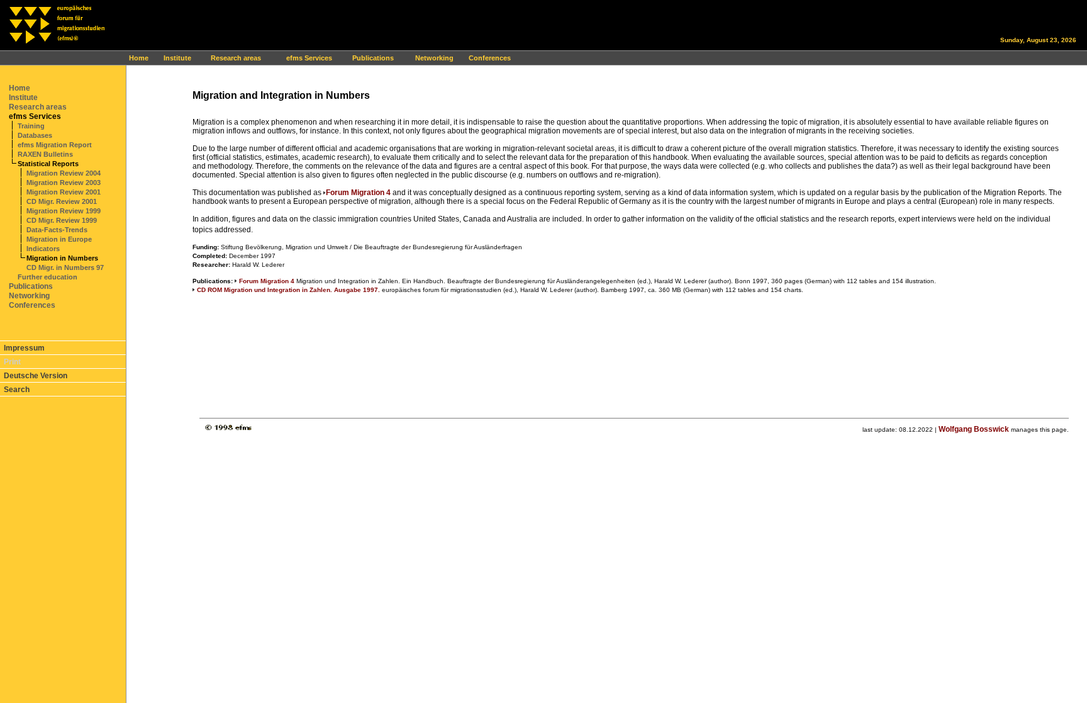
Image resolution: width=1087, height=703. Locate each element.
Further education (47, 277)
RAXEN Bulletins (45, 154)
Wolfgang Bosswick (974, 429)
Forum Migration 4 (358, 192)
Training (31, 126)
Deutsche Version (35, 375)
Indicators (43, 248)
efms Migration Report (55, 145)
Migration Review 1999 (63, 211)
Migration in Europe (59, 239)
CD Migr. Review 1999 (61, 220)
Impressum (24, 348)
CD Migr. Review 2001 (61, 201)
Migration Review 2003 (63, 182)
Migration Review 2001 (63, 192)
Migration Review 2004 (63, 173)
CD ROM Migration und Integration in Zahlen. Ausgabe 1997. (288, 289)
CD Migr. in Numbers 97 (65, 267)
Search (17, 389)
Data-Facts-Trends (56, 229)
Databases (35, 135)
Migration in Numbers (62, 258)
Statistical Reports (48, 163)
